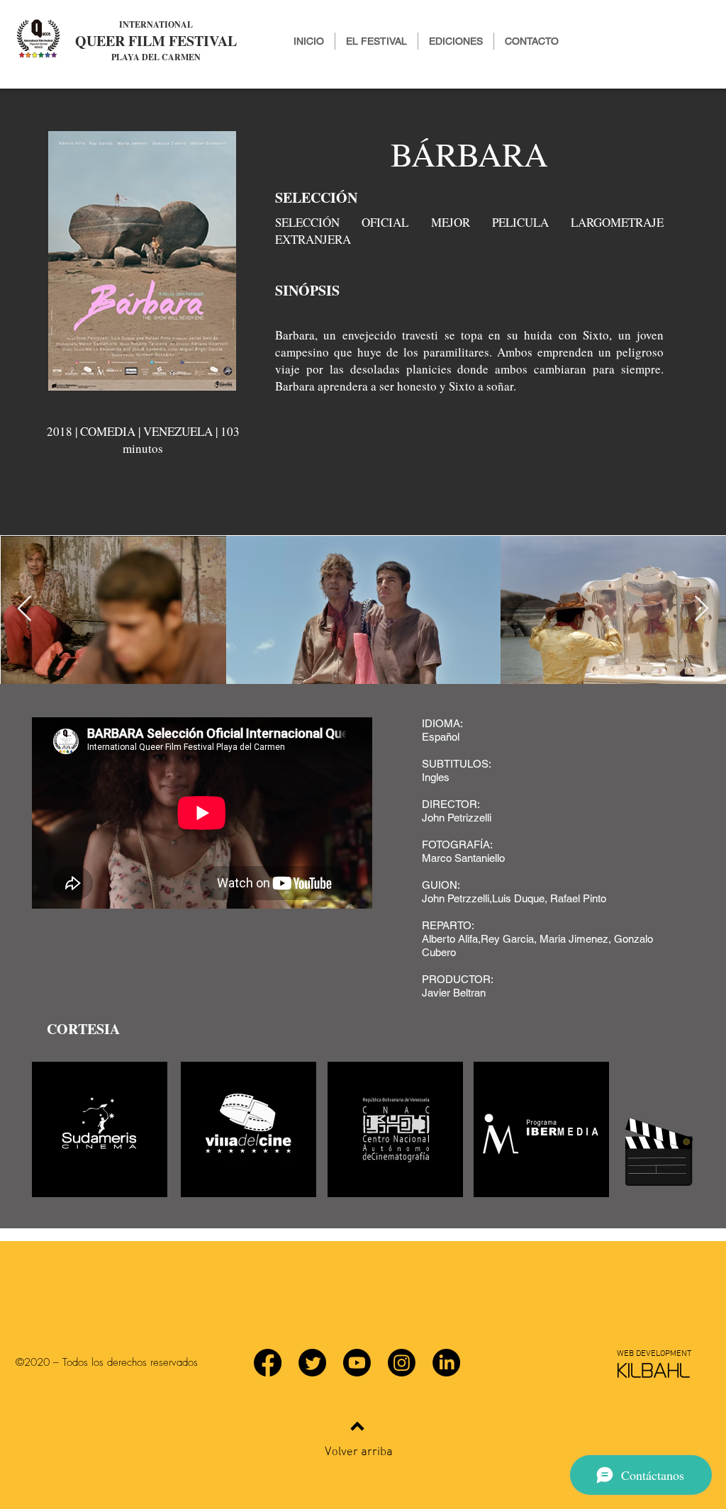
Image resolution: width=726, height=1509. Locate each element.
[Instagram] (401, 1362)
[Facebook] (267, 1362)
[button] (455, 41)
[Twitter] (312, 1362)
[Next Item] (701, 609)
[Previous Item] (24, 609)
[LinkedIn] (446, 1362)
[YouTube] (357, 1362)
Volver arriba (359, 1452)
